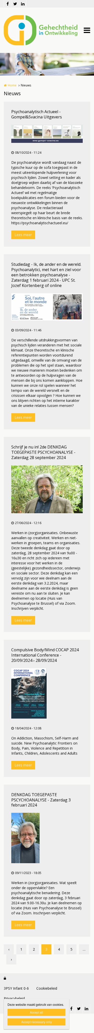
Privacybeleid (14, 998)
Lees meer (23, 234)
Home (12, 85)
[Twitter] (15, 4)
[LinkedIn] (22, 4)
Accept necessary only (36, 1022)
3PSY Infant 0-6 (16, 988)
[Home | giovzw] (47, 30)
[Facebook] (7, 4)
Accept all (36, 1012)
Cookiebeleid (46, 988)
